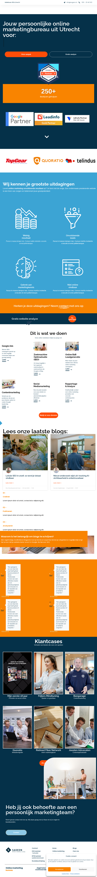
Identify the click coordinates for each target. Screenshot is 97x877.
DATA (66, 8)
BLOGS (76, 11)
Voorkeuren (83, 869)
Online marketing (14, 869)
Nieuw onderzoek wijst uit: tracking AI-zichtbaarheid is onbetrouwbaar (71, 477)
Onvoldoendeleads (72, 236)
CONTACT (84, 11)
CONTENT (58, 8)
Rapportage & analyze (71, 385)
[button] (16, 832)
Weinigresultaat (26, 236)
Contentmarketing (11, 392)
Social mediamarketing (42, 385)
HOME (34, 8)
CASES (73, 8)
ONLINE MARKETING (45, 8)
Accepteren (59, 869)
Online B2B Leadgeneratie (72, 355)
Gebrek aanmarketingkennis (26, 286)
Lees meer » (9, 483)
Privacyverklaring (75, 873)
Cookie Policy (65, 873)
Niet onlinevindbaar (72, 286)
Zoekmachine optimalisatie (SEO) (40, 357)
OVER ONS (81, 8)
